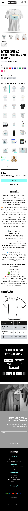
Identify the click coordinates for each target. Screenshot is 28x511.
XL (10, 78)
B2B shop (14, 482)
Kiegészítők (19, 364)
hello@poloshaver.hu (15, 461)
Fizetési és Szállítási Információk (14, 467)
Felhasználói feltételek (14, 501)
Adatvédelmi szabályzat (14, 504)
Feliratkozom (14, 443)
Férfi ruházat (9, 360)
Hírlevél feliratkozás (14, 479)
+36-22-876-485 (14, 459)
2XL (14, 78)
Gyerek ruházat (9, 364)
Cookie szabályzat (14, 497)
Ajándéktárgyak (14, 367)
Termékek (14, 475)
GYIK (14, 469)
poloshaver (12, 61)
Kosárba (14, 180)
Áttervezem (14, 184)
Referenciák (14, 477)
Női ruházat (19, 360)
